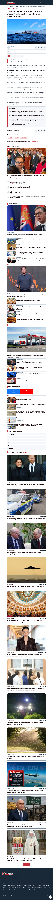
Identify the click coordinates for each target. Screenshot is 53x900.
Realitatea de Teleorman (23, 889)
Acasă (10, 6)
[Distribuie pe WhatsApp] (41, 47)
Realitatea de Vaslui (32, 889)
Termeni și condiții (9, 877)
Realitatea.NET (4, 885)
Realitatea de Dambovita (26, 887)
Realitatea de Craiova (13, 889)
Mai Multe (26, 864)
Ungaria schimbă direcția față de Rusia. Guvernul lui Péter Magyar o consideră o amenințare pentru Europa (30, 259)
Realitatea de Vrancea (37, 885)
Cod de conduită (29, 877)
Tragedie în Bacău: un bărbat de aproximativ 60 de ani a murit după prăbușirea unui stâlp (27, 123)
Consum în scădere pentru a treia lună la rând (27, 380)
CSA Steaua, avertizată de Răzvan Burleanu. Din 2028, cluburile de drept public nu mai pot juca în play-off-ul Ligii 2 (28, 119)
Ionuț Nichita (43, 482)
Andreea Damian (15, 48)
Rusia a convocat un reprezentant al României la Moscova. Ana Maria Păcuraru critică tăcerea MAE (24, 655)
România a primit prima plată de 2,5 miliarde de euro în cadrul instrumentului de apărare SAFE (30, 374)
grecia (16, 137)
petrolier (10, 137)
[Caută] (41, 2)
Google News (34, 141)
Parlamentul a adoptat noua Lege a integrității (28, 300)
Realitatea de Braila (45, 885)
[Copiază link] (36, 47)
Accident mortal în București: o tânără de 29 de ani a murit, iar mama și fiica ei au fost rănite (29, 425)
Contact (3, 877)
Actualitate (16, 6)
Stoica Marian (42, 584)
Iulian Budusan (42, 618)
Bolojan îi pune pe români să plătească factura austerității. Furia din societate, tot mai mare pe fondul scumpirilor (26, 825)
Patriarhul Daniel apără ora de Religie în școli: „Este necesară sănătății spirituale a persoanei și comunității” (24, 859)
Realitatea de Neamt (27, 885)
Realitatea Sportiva (11, 885)
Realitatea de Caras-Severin (37, 887)
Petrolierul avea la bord (12, 70)
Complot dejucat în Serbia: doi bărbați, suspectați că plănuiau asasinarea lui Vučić (27, 112)
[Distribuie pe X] (44, 47)
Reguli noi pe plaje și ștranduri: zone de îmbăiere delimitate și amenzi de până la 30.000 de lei (28, 418)
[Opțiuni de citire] (50, 897)
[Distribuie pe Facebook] (39, 47)
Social (11, 193)
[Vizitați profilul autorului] (8, 47)
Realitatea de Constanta (15, 887)
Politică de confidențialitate (19, 877)
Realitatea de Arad (47, 887)
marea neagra (23, 137)
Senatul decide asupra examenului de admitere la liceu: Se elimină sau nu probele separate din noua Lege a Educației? (25, 689)
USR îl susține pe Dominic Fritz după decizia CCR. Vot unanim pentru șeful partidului (29, 398)
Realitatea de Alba (42, 652)
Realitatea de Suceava (6, 887)
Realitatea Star (19, 885)
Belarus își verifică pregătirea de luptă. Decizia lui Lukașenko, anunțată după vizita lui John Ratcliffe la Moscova (24, 553)
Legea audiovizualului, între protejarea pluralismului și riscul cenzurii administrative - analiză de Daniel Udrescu (27, 186)
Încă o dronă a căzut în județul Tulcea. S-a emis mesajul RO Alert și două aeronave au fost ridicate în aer (31, 405)
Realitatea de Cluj (5, 889)
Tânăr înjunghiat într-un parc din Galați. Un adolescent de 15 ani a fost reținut (27, 115)
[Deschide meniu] (44, 2)
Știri (12, 6)
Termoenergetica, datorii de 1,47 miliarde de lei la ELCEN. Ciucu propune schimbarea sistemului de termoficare (30, 361)
